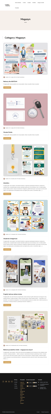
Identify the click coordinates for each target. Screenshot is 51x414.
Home (25, 22)
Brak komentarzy (20, 77)
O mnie (24, 2)
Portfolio (34, 2)
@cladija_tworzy (43, 388)
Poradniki (17, 7)
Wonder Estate (7, 132)
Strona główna (18, 2)
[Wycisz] (33, 382)
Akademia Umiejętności (10, 238)
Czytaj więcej (7, 87)
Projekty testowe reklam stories (12, 294)
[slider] (35, 382)
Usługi (15, 384)
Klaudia (6, 77)
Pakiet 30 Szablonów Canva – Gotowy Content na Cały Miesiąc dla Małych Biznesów (22, 388)
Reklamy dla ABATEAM (10, 81)
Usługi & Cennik (41, 2)
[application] (31, 383)
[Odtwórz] (27, 382)
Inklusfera (6, 183)
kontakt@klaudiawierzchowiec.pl (44, 385)
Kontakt (29, 2)
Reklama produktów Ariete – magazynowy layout (18, 350)
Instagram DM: (43, 387)
